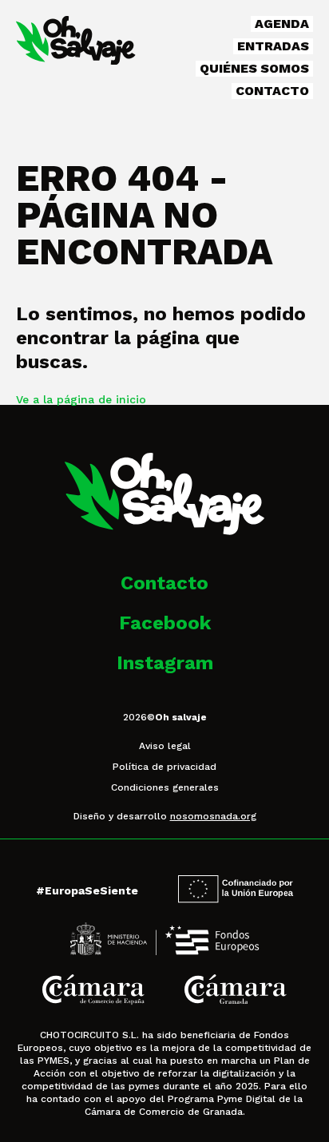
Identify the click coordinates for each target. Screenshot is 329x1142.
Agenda (282, 23)
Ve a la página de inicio (81, 399)
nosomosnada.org (213, 816)
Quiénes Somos (254, 68)
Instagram (165, 663)
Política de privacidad (164, 766)
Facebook (165, 623)
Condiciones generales (165, 787)
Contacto (272, 90)
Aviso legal (165, 745)
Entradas (273, 46)
